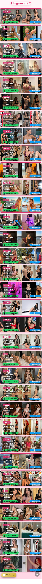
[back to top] (37, 574)
